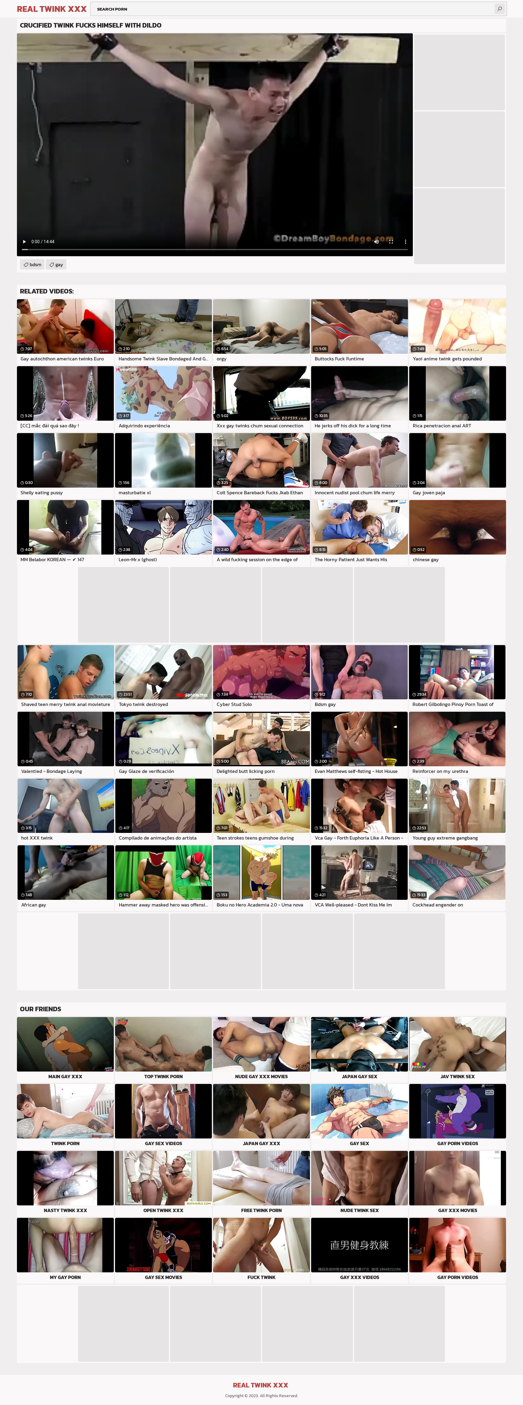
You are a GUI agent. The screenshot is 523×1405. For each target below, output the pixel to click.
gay (59, 264)
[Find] (500, 9)
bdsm (35, 264)
